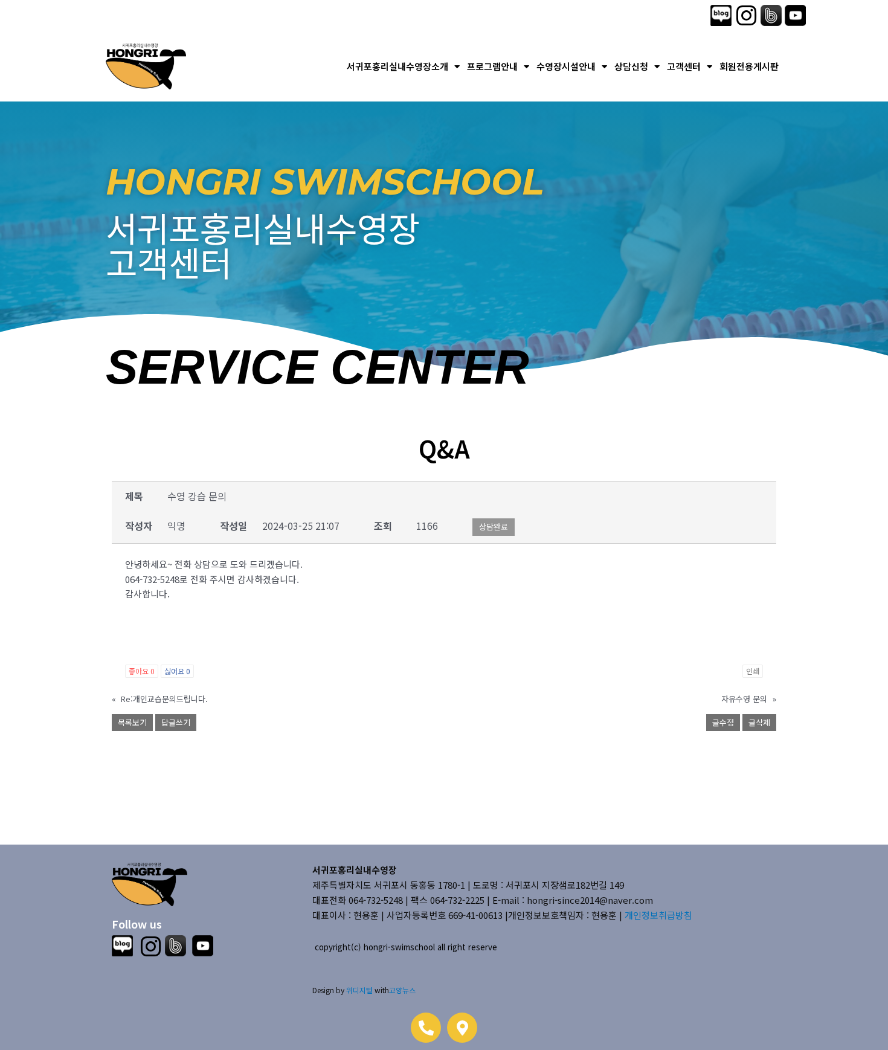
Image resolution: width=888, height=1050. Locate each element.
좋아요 (142, 671)
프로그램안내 (492, 66)
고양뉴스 (402, 990)
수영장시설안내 (566, 66)
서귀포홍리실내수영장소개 (397, 66)
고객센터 (684, 66)
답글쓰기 (175, 722)
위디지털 (359, 990)
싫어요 (177, 671)
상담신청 (631, 66)
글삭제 (759, 722)
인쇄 (752, 671)
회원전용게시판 (749, 66)
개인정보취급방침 (658, 915)
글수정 (723, 722)
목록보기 (132, 722)
